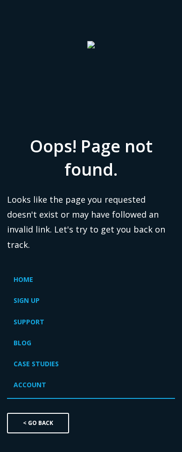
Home (23, 279)
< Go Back (38, 423)
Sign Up (27, 300)
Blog (22, 342)
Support (29, 321)
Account (30, 384)
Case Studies (36, 363)
